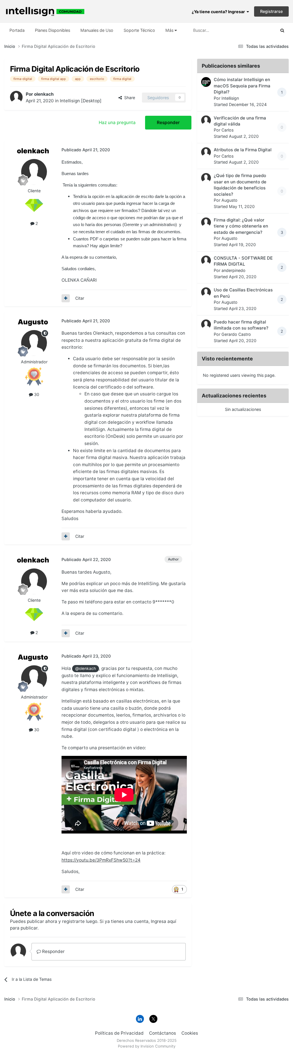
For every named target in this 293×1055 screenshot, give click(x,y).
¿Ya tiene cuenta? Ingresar (219, 11)
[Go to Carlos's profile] (206, 120)
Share (128, 97)
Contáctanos (162, 1033)
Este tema (259, 30)
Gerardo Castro (236, 334)
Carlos (227, 130)
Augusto (33, 322)
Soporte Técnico (139, 30)
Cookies (189, 1033)
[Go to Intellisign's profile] (206, 82)
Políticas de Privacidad (119, 1033)
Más (169, 30)
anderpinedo (233, 270)
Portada (17, 30)
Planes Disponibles (52, 30)
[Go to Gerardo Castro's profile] (206, 324)
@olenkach (85, 668)
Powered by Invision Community (146, 1046)
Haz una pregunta (117, 122)
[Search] (282, 30)
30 (36, 394)
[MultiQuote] (66, 298)
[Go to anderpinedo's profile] (206, 260)
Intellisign (230, 98)
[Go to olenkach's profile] (16, 97)
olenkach (44, 94)
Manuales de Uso (96, 30)
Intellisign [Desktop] (81, 100)
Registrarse (271, 11)
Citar (79, 298)
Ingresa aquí (163, 921)
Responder (168, 122)
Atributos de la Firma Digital (243, 149)
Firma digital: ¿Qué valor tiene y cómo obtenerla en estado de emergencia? (241, 226)
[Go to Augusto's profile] (34, 343)
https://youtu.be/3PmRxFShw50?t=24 (101, 860)
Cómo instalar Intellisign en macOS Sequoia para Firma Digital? (242, 86)
